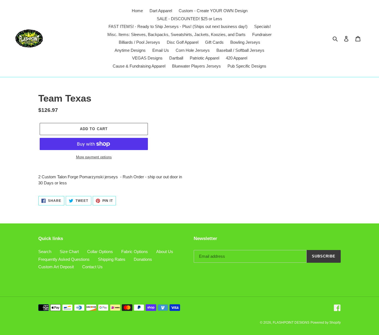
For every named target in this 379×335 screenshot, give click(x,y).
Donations (143, 259)
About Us (164, 251)
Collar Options (100, 251)
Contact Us (92, 266)
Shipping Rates (111, 259)
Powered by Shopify (325, 322)
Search (44, 251)
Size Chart (69, 251)
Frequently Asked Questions (64, 259)
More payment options (94, 157)
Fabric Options (134, 251)
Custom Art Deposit (56, 266)
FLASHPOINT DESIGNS (291, 322)
